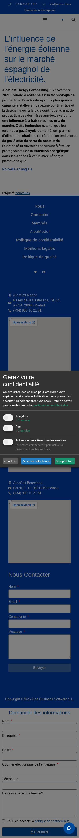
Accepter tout (64, 461)
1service (23, 420)
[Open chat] (69, 828)
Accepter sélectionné (36, 461)
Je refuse (10, 461)
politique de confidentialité (50, 405)
